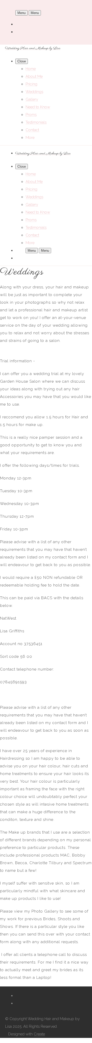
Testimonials (36, 122)
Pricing (31, 84)
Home (31, 68)
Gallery (32, 99)
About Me (34, 76)
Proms (31, 114)
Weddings (34, 91)
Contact (32, 130)
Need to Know (38, 107)
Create (39, 1034)
